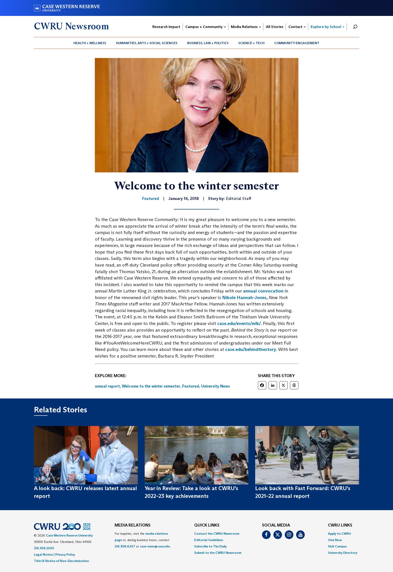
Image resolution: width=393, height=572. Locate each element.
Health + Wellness (89, 43)
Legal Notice (43, 554)
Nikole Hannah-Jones (244, 297)
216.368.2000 (44, 548)
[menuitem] (90, 43)
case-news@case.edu (155, 546)
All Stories (274, 27)
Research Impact (166, 27)
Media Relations (245, 27)
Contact (295, 27)
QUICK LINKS (206, 525)
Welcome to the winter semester (151, 386)
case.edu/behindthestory (250, 349)
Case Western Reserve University (69, 535)
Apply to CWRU (339, 534)
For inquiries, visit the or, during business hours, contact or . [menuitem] (143, 540)
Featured (190, 386)
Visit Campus (337, 546)
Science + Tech (251, 43)
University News (215, 386)
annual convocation (263, 291)
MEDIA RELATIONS (133, 525)
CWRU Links (340, 525)
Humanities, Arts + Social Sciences (146, 43)
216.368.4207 (125, 546)
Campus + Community (204, 27)
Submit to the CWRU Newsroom (218, 553)
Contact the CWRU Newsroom (216, 534)
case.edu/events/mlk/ (239, 323)
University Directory (342, 553)
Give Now (335, 540)
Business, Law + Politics (208, 43)
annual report (107, 386)
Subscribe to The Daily (210, 546)
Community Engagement (296, 43)
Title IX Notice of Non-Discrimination (61, 561)
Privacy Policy (65, 554)
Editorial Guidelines (208, 540)
